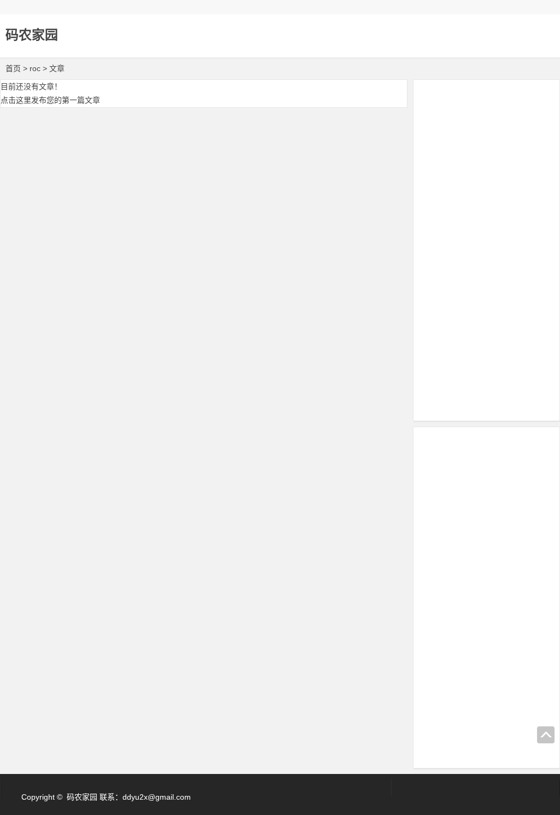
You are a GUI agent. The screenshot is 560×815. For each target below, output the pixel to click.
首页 (13, 68)
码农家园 (31, 34)
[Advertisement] (486, 248)
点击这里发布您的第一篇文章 (50, 100)
